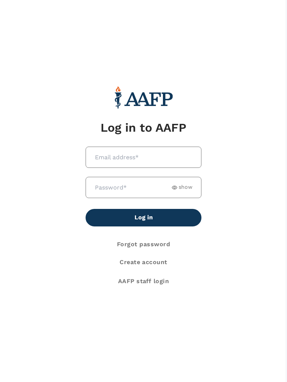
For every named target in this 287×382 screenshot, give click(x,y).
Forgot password (143, 244)
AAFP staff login (143, 281)
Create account (143, 262)
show (185, 187)
